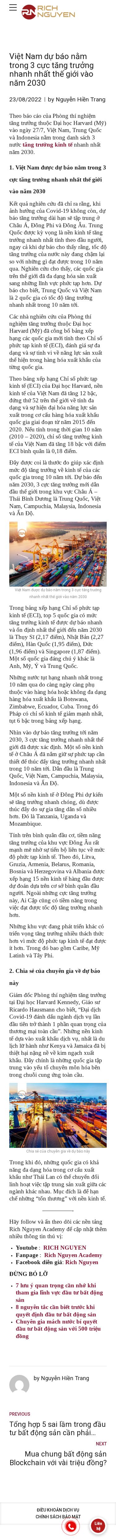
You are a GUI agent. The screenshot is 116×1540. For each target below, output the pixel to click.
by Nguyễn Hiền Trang (76, 99)
